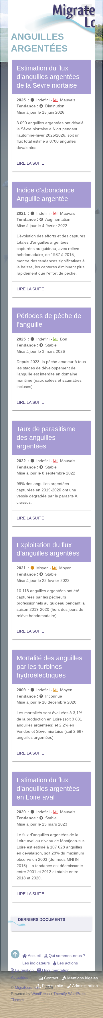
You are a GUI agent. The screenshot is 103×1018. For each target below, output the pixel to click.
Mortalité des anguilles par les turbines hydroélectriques (49, 666)
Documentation (55, 970)
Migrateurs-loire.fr (29, 987)
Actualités (19, 977)
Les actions (67, 963)
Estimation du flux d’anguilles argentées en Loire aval (48, 788)
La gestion (24, 970)
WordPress (40, 994)
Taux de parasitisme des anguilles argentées (46, 437)
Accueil (34, 955)
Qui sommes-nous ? (66, 955)
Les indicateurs (36, 963)
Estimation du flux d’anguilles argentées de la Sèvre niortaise (48, 76)
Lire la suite (30, 163)
